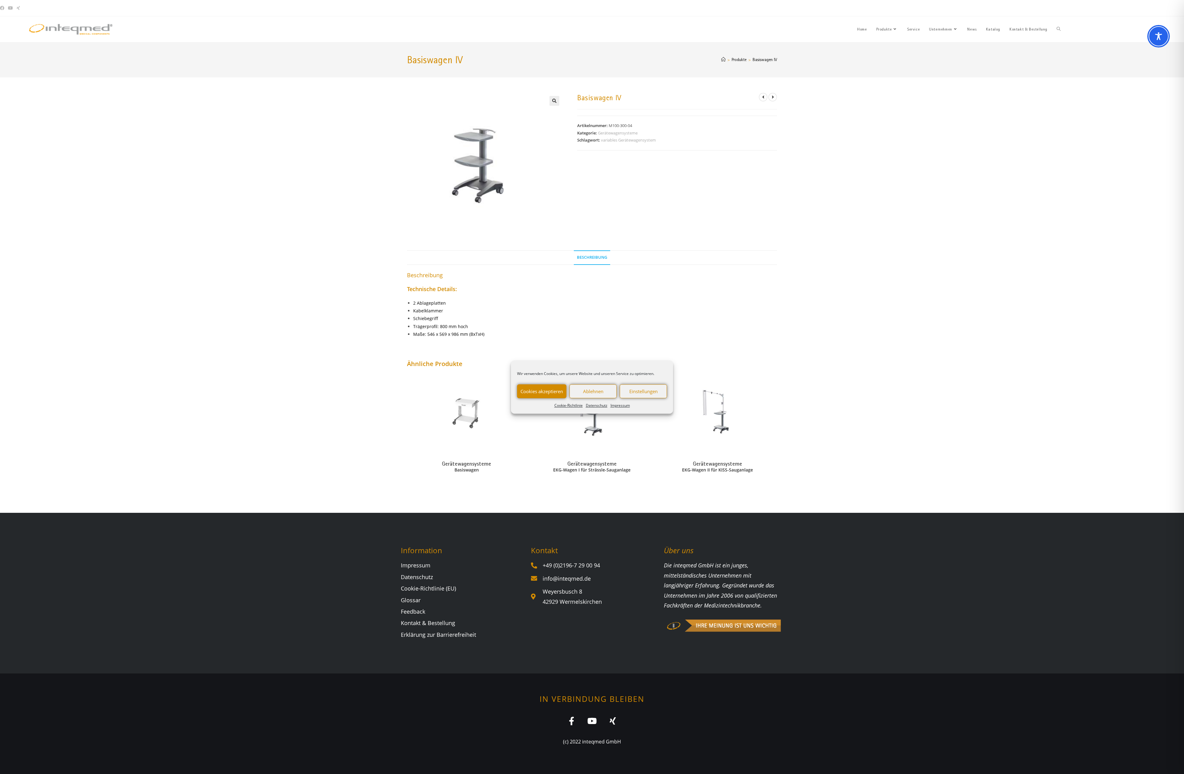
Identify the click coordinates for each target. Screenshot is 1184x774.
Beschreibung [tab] (592, 257)
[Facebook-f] (571, 721)
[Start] (723, 59)
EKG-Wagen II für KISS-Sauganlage (717, 470)
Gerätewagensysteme (618, 133)
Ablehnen (593, 391)
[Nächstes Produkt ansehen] (772, 97)
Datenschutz (596, 405)
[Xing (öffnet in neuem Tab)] (18, 8)
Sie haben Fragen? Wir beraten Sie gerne (1072, 8)
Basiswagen (466, 470)
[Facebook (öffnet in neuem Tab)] (3, 8)
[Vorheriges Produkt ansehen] (763, 97)
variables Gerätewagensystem (628, 140)
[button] (554, 101)
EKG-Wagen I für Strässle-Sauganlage (592, 470)
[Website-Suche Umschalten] (1058, 29)
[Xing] (613, 721)
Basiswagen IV (765, 59)
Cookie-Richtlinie (568, 405)
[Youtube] (592, 721)
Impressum (620, 405)
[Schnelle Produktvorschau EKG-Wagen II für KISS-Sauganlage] (775, 383)
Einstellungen (643, 391)
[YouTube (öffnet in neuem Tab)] (10, 8)
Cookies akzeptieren (541, 391)
